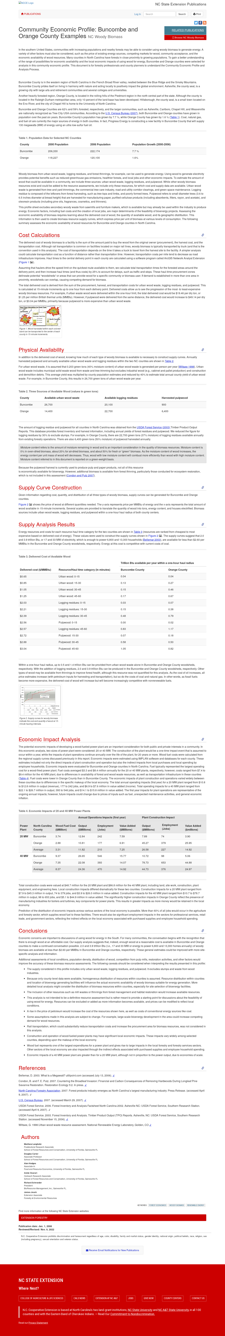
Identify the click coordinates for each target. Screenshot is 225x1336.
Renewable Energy (195, 1205)
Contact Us (198, 1298)
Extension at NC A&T (107, 1298)
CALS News (79, 1298)
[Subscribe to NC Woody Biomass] (204, 23)
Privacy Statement (38, 1322)
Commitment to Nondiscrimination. (132, 1314)
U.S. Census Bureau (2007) (121, 113)
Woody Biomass (176, 1205)
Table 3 (138, 532)
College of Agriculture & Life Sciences (41, 1298)
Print (198, 14)
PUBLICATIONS (32, 13)
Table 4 (23, 778)
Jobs (130, 1298)
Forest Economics (157, 1205)
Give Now (149, 1298)
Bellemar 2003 (151, 540)
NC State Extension (41, 1280)
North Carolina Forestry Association (39, 1090)
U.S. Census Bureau (31, 1100)
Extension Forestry (34, 1217)
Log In (137, 14)
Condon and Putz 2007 (80, 475)
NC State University (140, 1310)
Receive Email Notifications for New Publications (113, 1250)
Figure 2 (23, 504)
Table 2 (169, 361)
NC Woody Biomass (105, 36)
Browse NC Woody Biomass (189, 37)
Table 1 (174, 117)
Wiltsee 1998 (186, 366)
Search (182, 14)
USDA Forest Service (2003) (154, 427)
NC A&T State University (173, 1310)
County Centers (173, 1298)
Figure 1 (24, 262)
